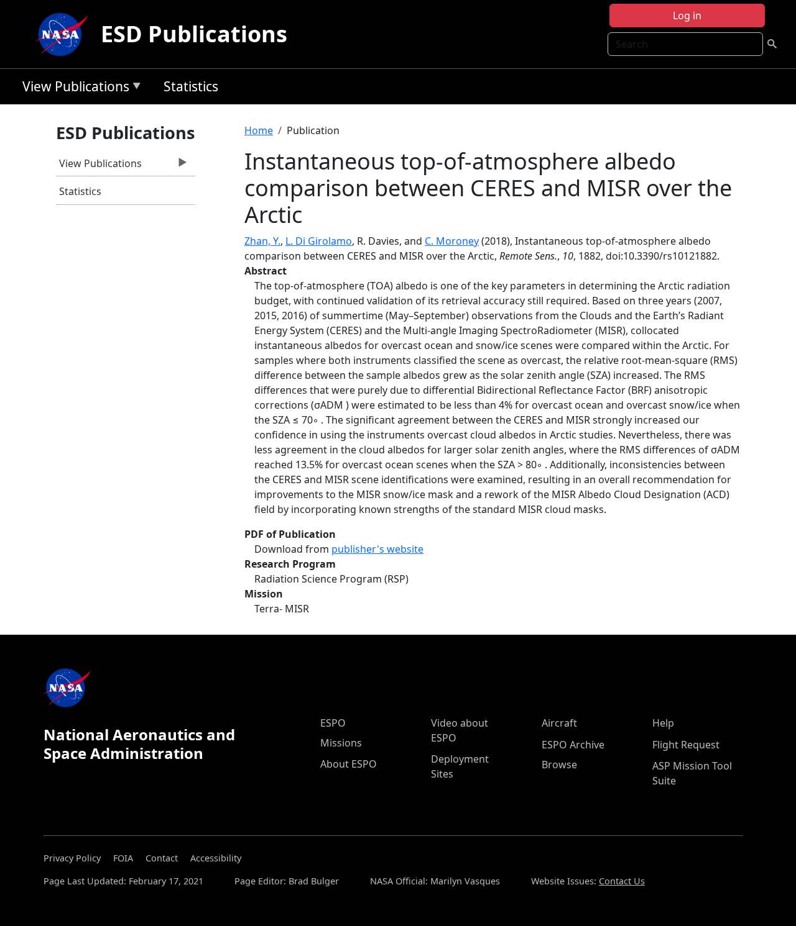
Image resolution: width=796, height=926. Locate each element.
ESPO (333, 723)
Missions (341, 743)
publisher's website (377, 549)
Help (663, 723)
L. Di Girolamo (318, 241)
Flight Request (686, 744)
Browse (559, 764)
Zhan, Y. (262, 241)
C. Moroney (452, 241)
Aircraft (559, 723)
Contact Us (622, 881)
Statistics (191, 86)
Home (258, 130)
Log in (687, 15)
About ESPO (348, 764)
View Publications (72, 88)
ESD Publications (194, 34)
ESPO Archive (573, 744)
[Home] (65, 34)
